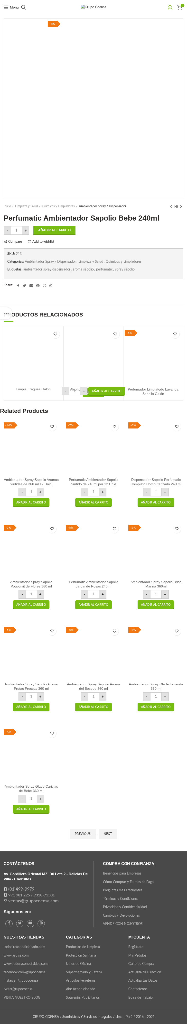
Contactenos (137, 989)
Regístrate (135, 947)
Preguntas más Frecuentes (122, 890)
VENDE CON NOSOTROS (123, 924)
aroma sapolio (83, 269)
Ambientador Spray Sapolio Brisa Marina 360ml (156, 584)
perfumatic (104, 269)
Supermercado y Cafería (84, 972)
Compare (15, 241)
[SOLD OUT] (33, 355)
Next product (180, 206)
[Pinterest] (38, 285)
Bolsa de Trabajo (140, 997)
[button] (106, 391)
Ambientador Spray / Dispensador (102, 206)
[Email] (31, 285)
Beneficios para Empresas (122, 873)
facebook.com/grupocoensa (24, 972)
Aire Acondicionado (80, 989)
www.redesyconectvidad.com (26, 964)
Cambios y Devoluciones (121, 915)
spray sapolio (125, 269)
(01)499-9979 (21, 889)
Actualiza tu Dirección (144, 972)
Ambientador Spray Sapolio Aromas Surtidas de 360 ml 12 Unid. (31, 482)
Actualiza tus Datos (142, 980)
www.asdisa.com (16, 955)
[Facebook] (18, 285)
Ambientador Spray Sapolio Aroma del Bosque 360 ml (93, 686)
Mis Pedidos (137, 955)
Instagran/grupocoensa (21, 980)
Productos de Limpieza (83, 947)
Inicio (7, 206)
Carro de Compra (141, 964)
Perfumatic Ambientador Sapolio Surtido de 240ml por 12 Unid (93, 482)
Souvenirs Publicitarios (83, 997)
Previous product (171, 206)
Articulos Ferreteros (80, 980)
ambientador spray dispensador (46, 269)
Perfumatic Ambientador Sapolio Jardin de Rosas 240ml (93, 584)
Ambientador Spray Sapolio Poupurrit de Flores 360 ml (31, 584)
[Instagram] (41, 923)
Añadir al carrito (54, 230)
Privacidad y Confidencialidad (125, 907)
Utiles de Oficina (78, 964)
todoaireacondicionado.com (24, 947)
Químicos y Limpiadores (58, 206)
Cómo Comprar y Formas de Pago (128, 882)
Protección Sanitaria (81, 955)
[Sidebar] (6, 313)
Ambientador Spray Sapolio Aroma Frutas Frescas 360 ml (31, 686)
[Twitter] (24, 285)
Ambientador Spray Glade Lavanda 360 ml (156, 686)
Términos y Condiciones (120, 899)
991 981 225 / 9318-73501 (31, 895)
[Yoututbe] (30, 923)
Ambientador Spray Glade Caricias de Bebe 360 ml (31, 788)
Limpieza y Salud (26, 206)
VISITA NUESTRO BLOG (22, 997)
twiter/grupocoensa (18, 989)
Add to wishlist (43, 241)
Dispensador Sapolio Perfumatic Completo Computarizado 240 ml (156, 482)
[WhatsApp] (44, 285)
